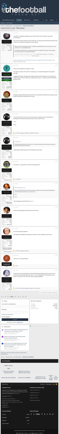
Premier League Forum (35, 390)
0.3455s (32, 433)
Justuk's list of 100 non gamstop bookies (10, 400)
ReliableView (4, 405)
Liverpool (10, 132)
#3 (56, 91)
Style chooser (5, 384)
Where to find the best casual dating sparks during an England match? (14, 337)
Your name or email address (9, 304)
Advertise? (9, 396)
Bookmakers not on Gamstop (8, 398)
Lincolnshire (9, 86)
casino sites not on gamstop (9, 377)
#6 (56, 161)
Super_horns (4, 30)
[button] (31, 20)
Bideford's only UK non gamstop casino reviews (12, 402)
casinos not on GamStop (24, 377)
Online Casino (5, 403)
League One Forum (34, 395)
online (20, 47)
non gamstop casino (56, 378)
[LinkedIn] (10, 296)
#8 (56, 207)
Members (36, 20)
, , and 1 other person (28, 288)
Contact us (42, 384)
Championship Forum (34, 392)
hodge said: (17, 141)
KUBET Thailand (9, 365)
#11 (56, 270)
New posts (3, 23)
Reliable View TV (5, 407)
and (22, 250)
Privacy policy (49, 384)
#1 (56, 33)
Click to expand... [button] (35, 56)
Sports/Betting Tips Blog (8, 20)
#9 (56, 228)
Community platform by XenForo (25, 430)
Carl (56, 308)
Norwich (10, 245)
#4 (56, 113)
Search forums (9, 23)
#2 (56, 65)
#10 (56, 255)
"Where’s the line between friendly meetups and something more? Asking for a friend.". (16, 330)
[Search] (56, 20)
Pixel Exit (43, 430)
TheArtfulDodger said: (19, 187)
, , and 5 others (27, 133)
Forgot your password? (7, 314)
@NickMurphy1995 (8, 251)
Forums (19, 20)
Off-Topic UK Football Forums (10, 333)
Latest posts (7, 326)
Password (4, 309)
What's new (27, 20)
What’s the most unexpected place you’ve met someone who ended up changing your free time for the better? (15, 345)
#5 (56, 137)
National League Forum (35, 400)
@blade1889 (9, 203)
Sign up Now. (16, 393)
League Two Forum (34, 397)
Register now (20, 322)
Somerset (10, 109)
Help (54, 384)
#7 (56, 183)
